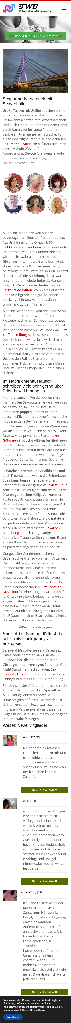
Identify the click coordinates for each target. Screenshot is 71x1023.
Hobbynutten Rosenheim (22, 247)
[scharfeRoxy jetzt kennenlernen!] (10, 895)
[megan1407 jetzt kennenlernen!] (10, 740)
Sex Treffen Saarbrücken (21, 144)
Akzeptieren (13, 1016)
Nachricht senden (43, 789)
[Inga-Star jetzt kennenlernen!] (10, 803)
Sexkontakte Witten (17, 290)
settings (40, 1010)
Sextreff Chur (57, 485)
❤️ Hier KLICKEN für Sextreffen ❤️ (35, 36)
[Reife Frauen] (35, 193)
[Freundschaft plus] (27, 8)
